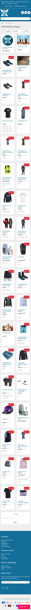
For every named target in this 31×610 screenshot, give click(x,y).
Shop (27, 1)
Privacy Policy (4, 558)
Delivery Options (5, 566)
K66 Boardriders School (7, 540)
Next (15, 522)
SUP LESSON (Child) (22, 46)
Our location (4, 545)
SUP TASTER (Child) (6, 332)
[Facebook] (3, 588)
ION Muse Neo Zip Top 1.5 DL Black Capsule (6, 311)
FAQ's (2, 555)
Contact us (9, 3)
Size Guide (3, 557)
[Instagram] (7, 588)
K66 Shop (3, 541)
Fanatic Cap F (5, 419)
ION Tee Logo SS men (7, 121)
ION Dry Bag (21, 257)
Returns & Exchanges (6, 567)
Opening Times (5, 543)
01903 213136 (8, 6)
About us (4, 3)
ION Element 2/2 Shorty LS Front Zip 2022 (23, 95)
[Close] (0, 1)
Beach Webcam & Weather (8, 1)
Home (2, 23)
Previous (16, 514)
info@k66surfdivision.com (21, 6)
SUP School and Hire (20, 1)
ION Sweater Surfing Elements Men (22, 364)
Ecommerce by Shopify (24, 599)
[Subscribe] (27, 582)
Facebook (15, 3)
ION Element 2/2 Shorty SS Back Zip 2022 (23, 152)
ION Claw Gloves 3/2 (7, 389)
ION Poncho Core (22, 121)
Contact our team (5, 554)
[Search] (28, 18)
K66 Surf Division (10, 599)
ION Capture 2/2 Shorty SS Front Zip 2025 (7, 152)
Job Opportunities (5, 546)
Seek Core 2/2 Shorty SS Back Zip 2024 (23, 446)
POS (16, 599)
